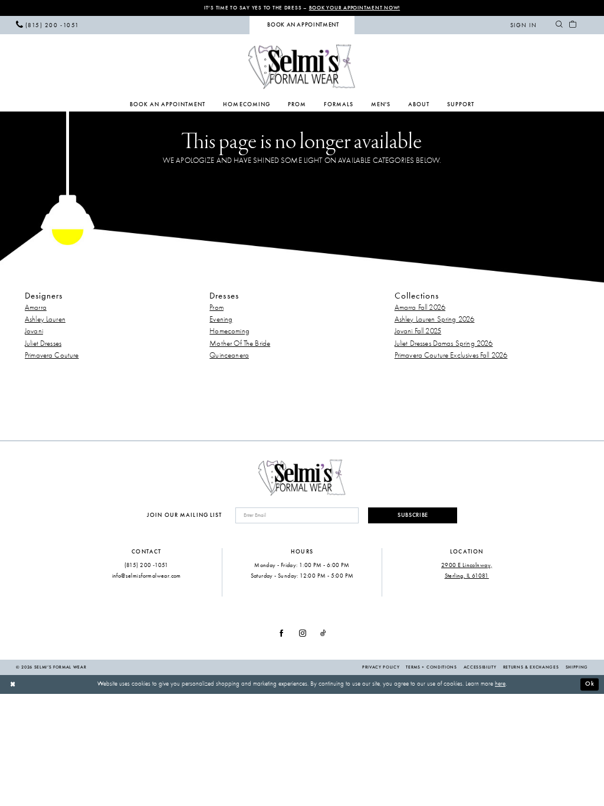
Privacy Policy (380, 667)
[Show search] (559, 24)
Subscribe (413, 515)
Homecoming (229, 330)
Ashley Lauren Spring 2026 (435, 318)
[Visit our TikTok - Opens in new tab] (323, 634)
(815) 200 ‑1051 (146, 565)
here (500, 683)
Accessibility (480, 667)
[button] (523, 24)
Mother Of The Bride (239, 343)
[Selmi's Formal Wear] (302, 66)
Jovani (34, 330)
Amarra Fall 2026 (420, 307)
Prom (216, 307)
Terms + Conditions (431, 667)
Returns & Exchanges (531, 667)
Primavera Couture (52, 354)
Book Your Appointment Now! (354, 8)
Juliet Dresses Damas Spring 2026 (444, 343)
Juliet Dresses (43, 343)
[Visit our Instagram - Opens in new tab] (302, 634)
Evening (220, 318)
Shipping (577, 667)
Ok (590, 683)
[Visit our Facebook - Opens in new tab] (281, 634)
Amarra (36, 307)
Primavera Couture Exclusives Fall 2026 (451, 354)
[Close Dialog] (12, 684)
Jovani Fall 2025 (418, 330)
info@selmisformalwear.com (146, 575)
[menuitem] (47, 24)
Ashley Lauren (45, 318)
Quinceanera (229, 354)
